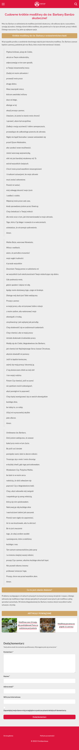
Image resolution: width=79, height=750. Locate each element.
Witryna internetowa (11, 697)
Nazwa (6, 676)
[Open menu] (3, 4)
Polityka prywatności (47, 736)
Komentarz (8, 652)
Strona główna (8, 736)
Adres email (8, 687)
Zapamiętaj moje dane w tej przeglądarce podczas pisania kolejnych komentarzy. (34, 710)
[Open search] (75, 4)
